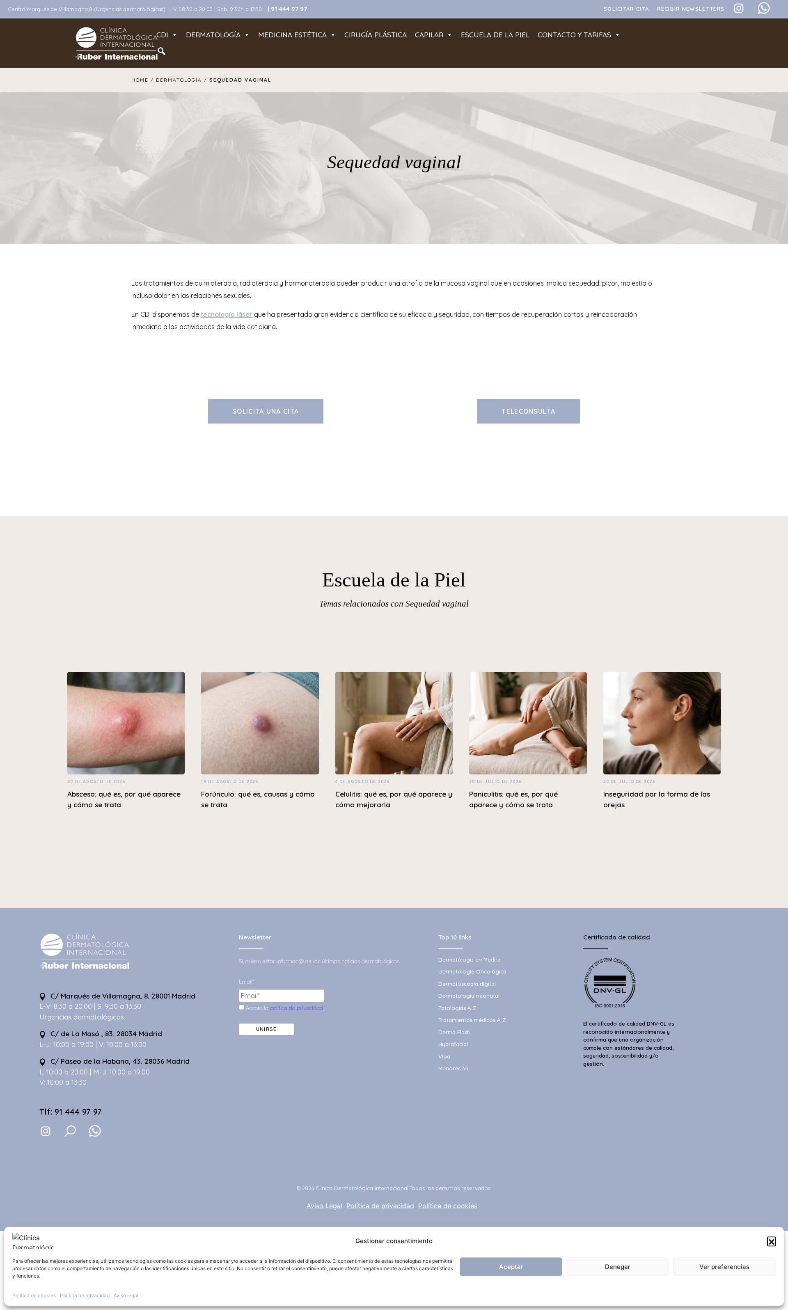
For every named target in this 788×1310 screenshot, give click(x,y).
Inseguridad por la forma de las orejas (656, 799)
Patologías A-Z (457, 1008)
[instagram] (45, 1130)
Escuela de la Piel (394, 580)
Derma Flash (454, 1032)
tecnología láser (226, 314)
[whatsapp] (95, 1131)
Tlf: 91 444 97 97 (70, 1111)
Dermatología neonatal (468, 995)
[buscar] (70, 1131)
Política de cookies (34, 1295)
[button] (771, 1241)
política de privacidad (296, 1008)
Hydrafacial (453, 1044)
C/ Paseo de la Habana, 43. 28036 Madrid (119, 1061)
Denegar (617, 1267)
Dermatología (213, 34)
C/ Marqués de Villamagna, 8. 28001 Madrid (121, 996)
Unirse (266, 1029)
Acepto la (283, 1008)
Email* (246, 981)
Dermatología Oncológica (472, 971)
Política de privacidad (85, 1295)
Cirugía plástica (375, 34)
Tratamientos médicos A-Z (472, 1020)
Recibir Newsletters (690, 8)
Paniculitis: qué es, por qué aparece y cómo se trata (513, 799)
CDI (162, 34)
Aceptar (511, 1267)
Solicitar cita (626, 8)
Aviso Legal (324, 1206)
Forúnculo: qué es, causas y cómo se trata (258, 799)
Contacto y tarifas (574, 34)
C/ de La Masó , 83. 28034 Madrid (105, 1033)
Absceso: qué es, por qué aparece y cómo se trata (124, 799)
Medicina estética (292, 34)
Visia (444, 1056)
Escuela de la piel (495, 34)
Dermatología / (181, 80)
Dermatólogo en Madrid (469, 959)
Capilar (429, 34)
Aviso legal (126, 1295)
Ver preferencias (724, 1267)
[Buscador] (161, 51)
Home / (143, 80)
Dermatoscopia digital (467, 983)
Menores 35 (453, 1068)
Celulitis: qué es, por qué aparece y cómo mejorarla (393, 799)
